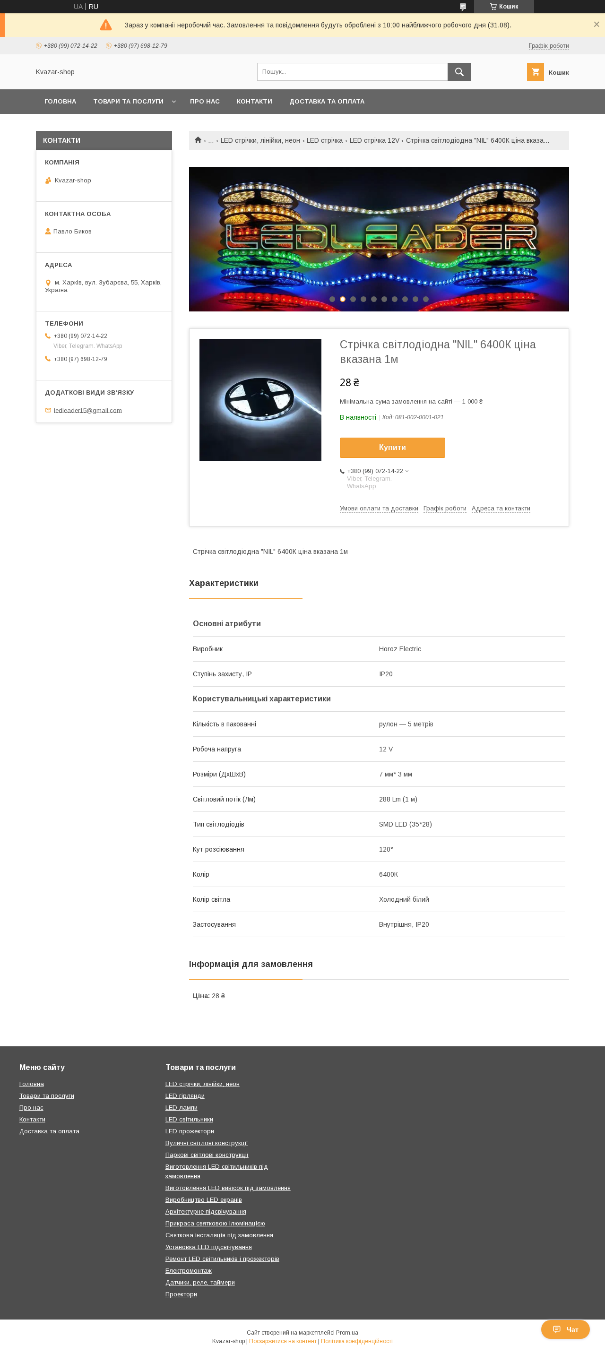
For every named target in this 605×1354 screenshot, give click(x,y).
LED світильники (189, 1119)
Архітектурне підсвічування (205, 1211)
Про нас (205, 101)
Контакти (254, 101)
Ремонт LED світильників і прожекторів (222, 1258)
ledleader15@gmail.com (88, 410)
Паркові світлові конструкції (207, 1154)
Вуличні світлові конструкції (206, 1143)
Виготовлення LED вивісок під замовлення (228, 1187)
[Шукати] (459, 72)
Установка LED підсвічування (208, 1247)
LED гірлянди (185, 1095)
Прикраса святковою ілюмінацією (215, 1223)
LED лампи (181, 1107)
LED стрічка (325, 140)
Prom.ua (347, 1332)
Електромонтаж (188, 1270)
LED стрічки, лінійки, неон (260, 140)
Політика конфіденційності (357, 1341)
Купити (392, 447)
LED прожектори (189, 1131)
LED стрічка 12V (374, 140)
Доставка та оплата (326, 101)
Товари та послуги (128, 101)
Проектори (181, 1294)
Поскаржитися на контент (283, 1341)
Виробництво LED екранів (203, 1199)
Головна (60, 101)
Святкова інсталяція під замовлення (219, 1235)
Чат (573, 1329)
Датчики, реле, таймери (200, 1282)
